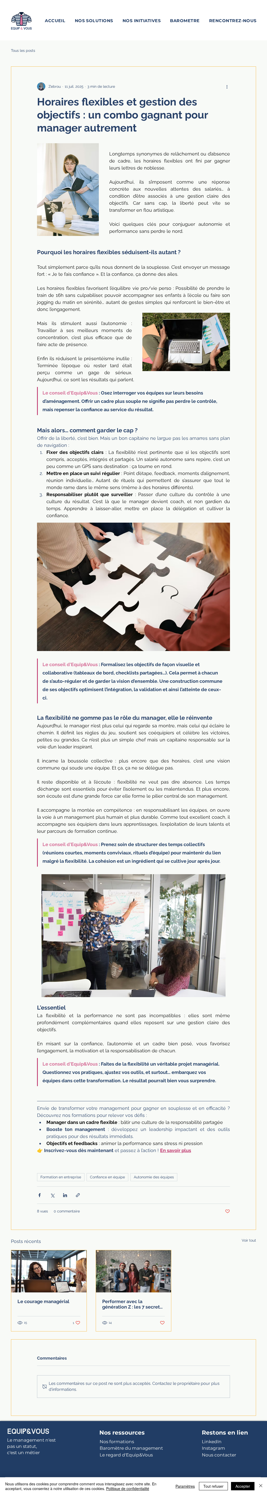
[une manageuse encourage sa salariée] (49, 1271)
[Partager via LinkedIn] (65, 1195)
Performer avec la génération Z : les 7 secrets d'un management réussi (132, 1304)
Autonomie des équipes (154, 1177)
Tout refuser (213, 1486)
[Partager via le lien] (77, 1195)
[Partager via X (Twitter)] (52, 1195)
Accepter (242, 1486)
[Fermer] (261, 1486)
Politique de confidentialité (127, 1488)
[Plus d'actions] (227, 86)
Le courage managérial (43, 1301)
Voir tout (249, 1240)
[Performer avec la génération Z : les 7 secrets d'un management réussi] (133, 1271)
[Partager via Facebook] (39, 1195)
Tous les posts (23, 50)
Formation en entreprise (60, 1177)
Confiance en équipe (107, 1177)
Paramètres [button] (185, 1486)
